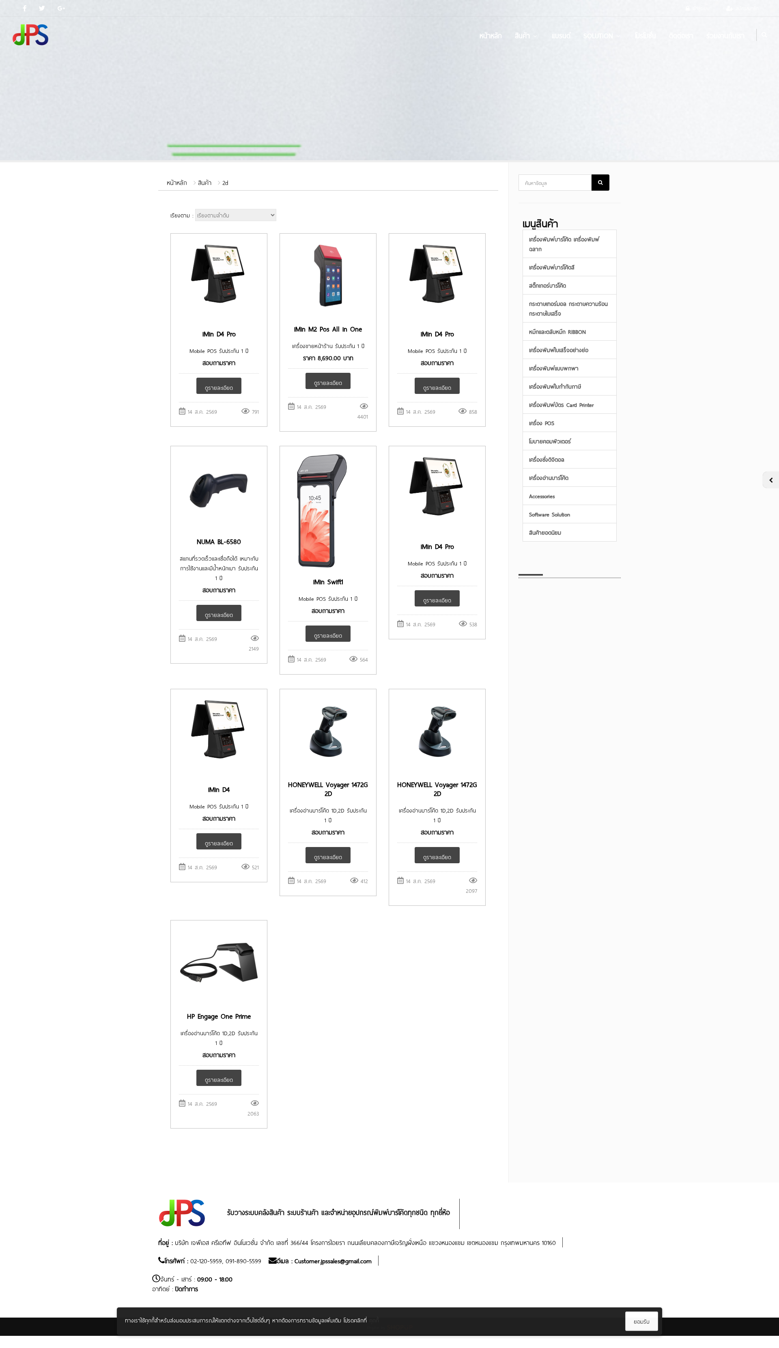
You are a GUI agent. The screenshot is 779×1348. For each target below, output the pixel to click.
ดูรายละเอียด (219, 387)
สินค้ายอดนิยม (545, 532)
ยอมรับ (642, 1321)
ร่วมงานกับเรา (725, 35)
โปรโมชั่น (645, 35)
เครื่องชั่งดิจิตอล (546, 459)
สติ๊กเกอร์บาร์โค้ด (547, 285)
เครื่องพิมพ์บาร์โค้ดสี (552, 266)
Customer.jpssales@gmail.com (333, 1260)
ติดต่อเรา (681, 35)
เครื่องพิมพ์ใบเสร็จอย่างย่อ (558, 349)
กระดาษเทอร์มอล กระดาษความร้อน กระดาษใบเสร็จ (568, 308)
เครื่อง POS (541, 422)
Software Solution (549, 513)
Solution (598, 35)
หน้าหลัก (491, 35)
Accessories (542, 495)
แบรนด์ (561, 35)
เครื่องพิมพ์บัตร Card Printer (561, 404)
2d (225, 182)
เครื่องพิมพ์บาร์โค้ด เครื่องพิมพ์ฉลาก (564, 243)
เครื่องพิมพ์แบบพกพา (554, 367)
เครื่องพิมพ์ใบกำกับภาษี (555, 386)
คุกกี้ (374, 1319)
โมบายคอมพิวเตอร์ (550, 440)
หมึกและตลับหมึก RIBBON (557, 331)
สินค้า (522, 35)
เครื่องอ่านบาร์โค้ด (548, 477)
